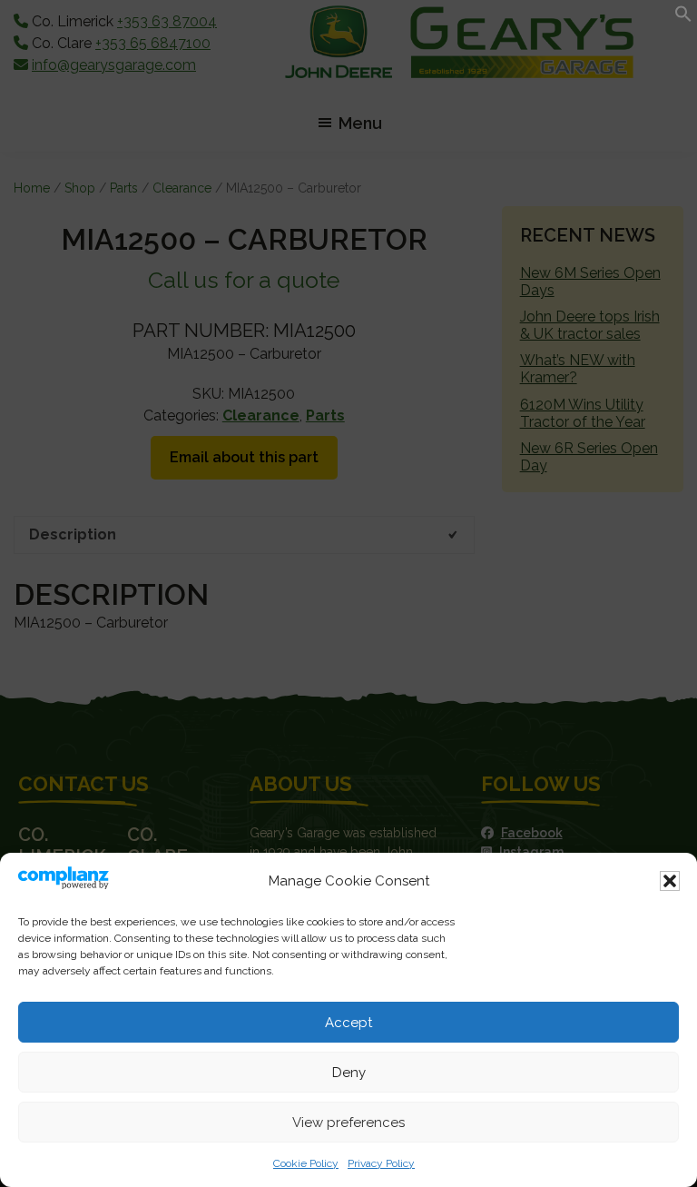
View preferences (348, 1122)
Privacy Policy (381, 1163)
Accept (348, 1022)
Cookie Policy (306, 1163)
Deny (349, 1072)
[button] (670, 881)
